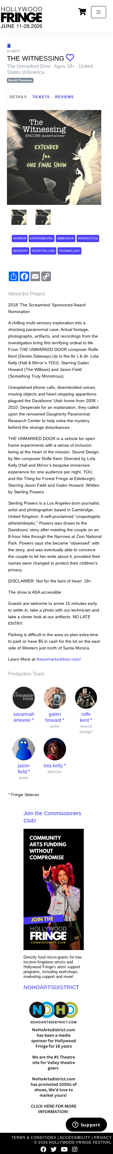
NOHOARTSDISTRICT (51, 987)
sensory (20, 250)
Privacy (103, 1138)
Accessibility (75, 1138)
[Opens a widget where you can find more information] (86, 1125)
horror (19, 238)
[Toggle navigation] (98, 12)
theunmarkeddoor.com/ (58, 659)
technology (69, 250)
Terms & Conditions (33, 1138)
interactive (88, 238)
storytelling (43, 250)
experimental (41, 238)
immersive (65, 238)
